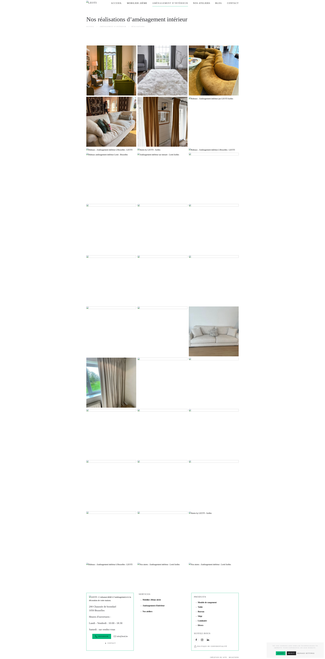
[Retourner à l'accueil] (95, 3)
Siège (200, 616)
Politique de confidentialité (212, 646)
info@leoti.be (122, 636)
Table (200, 607)
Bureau (201, 611)
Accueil (116, 3)
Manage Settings (305, 653)
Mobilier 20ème (137, 3)
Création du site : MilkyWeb (224, 657)
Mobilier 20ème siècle (152, 600)
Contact (233, 3)
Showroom (103, 636)
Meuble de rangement (207, 602)
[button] (111, 70)
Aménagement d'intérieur (154, 606)
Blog (218, 3)
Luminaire (202, 621)
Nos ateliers (201, 3)
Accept (280, 653)
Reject (291, 653)
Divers (200, 625)
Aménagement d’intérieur (170, 3)
